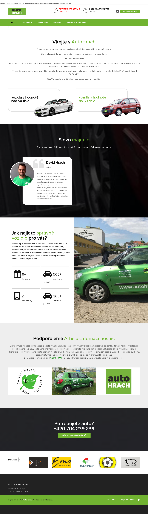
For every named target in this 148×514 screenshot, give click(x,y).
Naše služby (43, 22)
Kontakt (57, 22)
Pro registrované (130, 11)
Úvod (13, 22)
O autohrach (26, 22)
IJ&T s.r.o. (111, 499)
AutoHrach (27, 500)
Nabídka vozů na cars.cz (77, 22)
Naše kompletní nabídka (73, 435)
